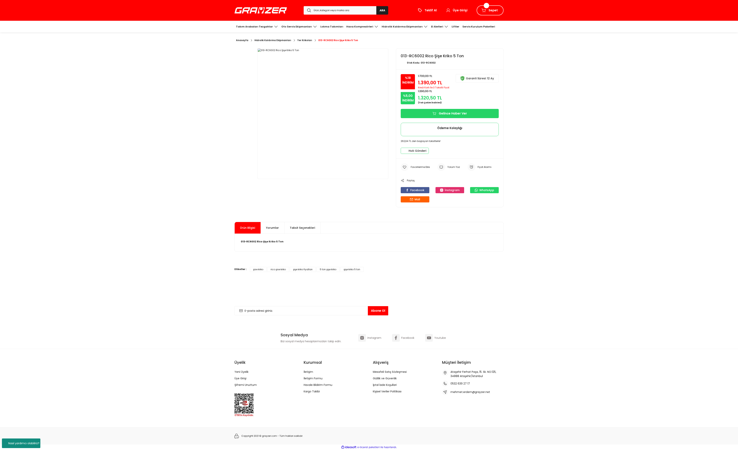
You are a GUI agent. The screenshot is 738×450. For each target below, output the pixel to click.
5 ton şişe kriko (328, 269)
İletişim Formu (313, 378)
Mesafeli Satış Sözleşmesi (390, 372)
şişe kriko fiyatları (302, 269)
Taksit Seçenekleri (302, 228)
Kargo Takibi (312, 391)
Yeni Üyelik (241, 372)
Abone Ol (378, 310)
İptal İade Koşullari (385, 385)
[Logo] (260, 10)
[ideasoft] (349, 447)
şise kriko (258, 269)
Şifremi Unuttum (245, 385)
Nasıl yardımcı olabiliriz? (23, 443)
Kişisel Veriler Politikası (387, 391)
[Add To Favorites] (415, 167)
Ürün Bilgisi (247, 228)
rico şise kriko (278, 269)
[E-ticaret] (368, 447)
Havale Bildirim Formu (318, 385)
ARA (382, 10)
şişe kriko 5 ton (352, 269)
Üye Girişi (240, 378)
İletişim (308, 372)
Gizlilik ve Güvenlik (385, 378)
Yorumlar (272, 228)
